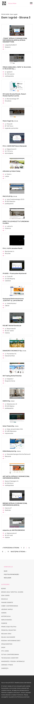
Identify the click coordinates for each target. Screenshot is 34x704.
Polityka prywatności (11, 574)
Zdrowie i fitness (7, 665)
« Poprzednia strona (10, 548)
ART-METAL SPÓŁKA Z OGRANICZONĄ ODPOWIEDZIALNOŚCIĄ (16, 477)
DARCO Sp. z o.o (8, 401)
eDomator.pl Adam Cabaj (11, 171)
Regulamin (7, 578)
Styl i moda (5, 651)
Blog (5, 571)
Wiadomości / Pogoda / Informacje (12, 661)
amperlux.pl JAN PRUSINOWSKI (14, 530)
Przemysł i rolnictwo (8, 630)
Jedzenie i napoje (7, 609)
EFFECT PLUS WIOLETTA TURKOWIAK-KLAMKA (16, 222)
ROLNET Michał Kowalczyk (12, 325)
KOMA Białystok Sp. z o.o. (12, 451)
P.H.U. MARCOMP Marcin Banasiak (15, 146)
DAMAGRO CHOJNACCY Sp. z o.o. (14, 351)
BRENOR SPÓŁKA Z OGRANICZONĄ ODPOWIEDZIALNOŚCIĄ (15, 504)
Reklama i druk (6, 633)
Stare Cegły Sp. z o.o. (10, 121)
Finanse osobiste (7, 602)
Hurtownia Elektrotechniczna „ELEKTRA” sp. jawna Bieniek (13, 299)
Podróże (4, 623)
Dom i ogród (5, 595)
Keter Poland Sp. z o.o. (11, 426)
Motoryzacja (6, 616)
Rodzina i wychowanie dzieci (10, 640)
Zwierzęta (4, 668)
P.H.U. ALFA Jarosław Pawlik (12, 248)
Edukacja (4, 599)
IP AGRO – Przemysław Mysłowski (15, 273)
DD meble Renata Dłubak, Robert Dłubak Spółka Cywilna (14, 95)
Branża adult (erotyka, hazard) (12, 592)
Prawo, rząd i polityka (8, 626)
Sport (3, 647)
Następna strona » (18, 552)
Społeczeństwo (6, 644)
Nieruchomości (6, 620)
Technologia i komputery (9, 658)
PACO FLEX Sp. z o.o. (10, 196)
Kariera (3, 613)
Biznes (3, 588)
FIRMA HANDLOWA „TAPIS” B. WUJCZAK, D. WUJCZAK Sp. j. (17, 68)
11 (8, 552)
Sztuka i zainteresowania (10, 654)
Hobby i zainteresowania (9, 606)
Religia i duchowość (8, 637)
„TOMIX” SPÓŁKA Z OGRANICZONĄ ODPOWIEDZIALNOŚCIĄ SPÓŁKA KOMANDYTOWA (15, 40)
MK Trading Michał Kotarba (12, 376)
